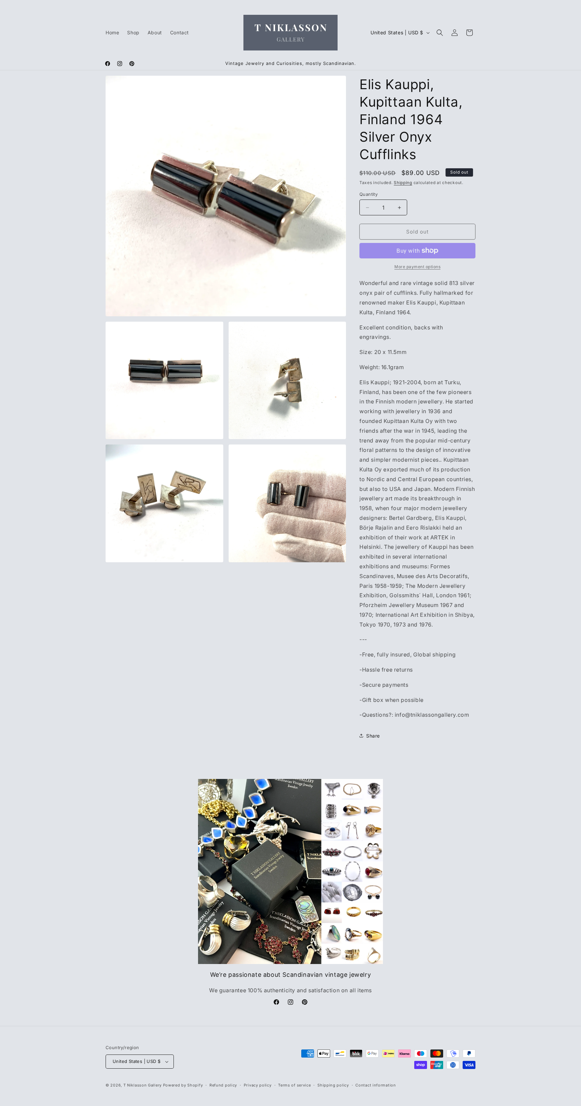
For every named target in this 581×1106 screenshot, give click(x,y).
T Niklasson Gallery (142, 1085)
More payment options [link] (417, 266)
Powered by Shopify (183, 1085)
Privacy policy (258, 1085)
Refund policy (223, 1085)
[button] (439, 32)
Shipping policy (333, 1085)
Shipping (403, 182)
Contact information (375, 1085)
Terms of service (294, 1085)
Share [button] (373, 736)
